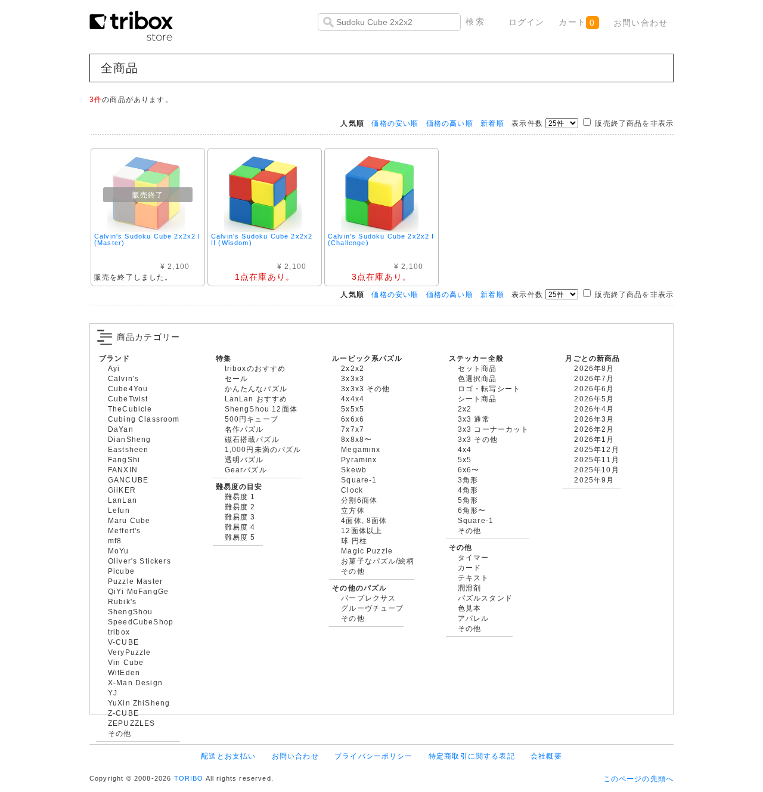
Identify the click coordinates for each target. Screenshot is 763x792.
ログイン (526, 22)
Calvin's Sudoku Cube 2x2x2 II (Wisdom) (261, 239)
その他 (119, 733)
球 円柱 (354, 540)
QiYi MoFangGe (138, 591)
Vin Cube (126, 662)
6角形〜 (472, 510)
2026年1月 (594, 439)
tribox (119, 632)
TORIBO (189, 778)
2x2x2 (352, 368)
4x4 (465, 449)
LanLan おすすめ (256, 399)
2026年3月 (594, 419)
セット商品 (477, 368)
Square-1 (359, 480)
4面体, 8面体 (364, 520)
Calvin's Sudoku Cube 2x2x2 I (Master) (147, 239)
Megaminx (360, 449)
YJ (112, 693)
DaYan (121, 429)
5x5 (465, 459)
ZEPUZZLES (131, 723)
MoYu (118, 551)
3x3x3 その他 (365, 388)
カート (577, 22)
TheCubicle (130, 409)
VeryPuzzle (129, 652)
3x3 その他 (478, 439)
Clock (352, 490)
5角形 (468, 500)
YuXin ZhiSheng (139, 703)
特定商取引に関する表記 (472, 756)
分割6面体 (359, 500)
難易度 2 (240, 507)
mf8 (115, 540)
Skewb (354, 470)
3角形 (468, 480)
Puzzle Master (135, 581)
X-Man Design (135, 682)
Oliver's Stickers (139, 561)
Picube (121, 571)
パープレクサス (368, 598)
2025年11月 (596, 459)
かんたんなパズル (256, 388)
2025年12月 (596, 449)
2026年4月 (594, 409)
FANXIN (123, 470)
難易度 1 (240, 496)
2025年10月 (596, 470)
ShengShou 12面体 (261, 409)
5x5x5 (352, 409)
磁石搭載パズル (252, 439)
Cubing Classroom (144, 419)
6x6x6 (352, 419)
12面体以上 (361, 530)
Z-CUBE (123, 713)
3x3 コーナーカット (493, 429)
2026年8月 (594, 368)
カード (469, 567)
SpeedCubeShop (140, 622)
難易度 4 (240, 527)
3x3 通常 (474, 419)
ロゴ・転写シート (489, 388)
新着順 (492, 123)
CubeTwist (128, 399)
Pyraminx (359, 459)
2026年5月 (594, 399)
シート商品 (477, 399)
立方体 (352, 510)
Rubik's (122, 601)
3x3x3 (352, 378)
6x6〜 (469, 470)
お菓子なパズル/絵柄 (377, 561)
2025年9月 (594, 480)
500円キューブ (251, 419)
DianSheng (129, 439)
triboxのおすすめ (255, 368)
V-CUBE (123, 642)
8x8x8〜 (356, 439)
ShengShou (130, 611)
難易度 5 (240, 537)
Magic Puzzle (367, 551)
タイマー (473, 557)
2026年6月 (594, 388)
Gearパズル (246, 470)
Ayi (114, 368)
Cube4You (128, 388)
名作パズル (244, 429)
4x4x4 (352, 399)
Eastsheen (128, 449)
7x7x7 (352, 429)
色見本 (469, 608)
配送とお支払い (228, 756)
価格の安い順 (394, 123)
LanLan (122, 500)
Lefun (119, 510)
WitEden (124, 672)
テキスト (473, 577)
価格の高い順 (449, 123)
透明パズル (244, 459)
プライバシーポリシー (373, 756)
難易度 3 (240, 517)
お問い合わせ (640, 22)
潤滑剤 (469, 588)
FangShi (124, 459)
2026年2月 (594, 429)
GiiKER (122, 490)
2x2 (465, 409)
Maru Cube (129, 520)
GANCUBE (128, 480)
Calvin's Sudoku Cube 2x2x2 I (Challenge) (381, 239)
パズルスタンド (485, 598)
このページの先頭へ (638, 778)
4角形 (468, 490)
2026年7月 (594, 378)
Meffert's (124, 530)
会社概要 (546, 756)
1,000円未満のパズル (263, 449)
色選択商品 (477, 378)
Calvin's (123, 378)
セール (236, 378)
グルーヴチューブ (372, 608)
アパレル (473, 618)
